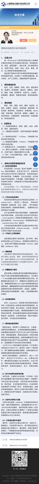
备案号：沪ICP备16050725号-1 (21, 478)
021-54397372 (35, 147)
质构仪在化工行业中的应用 (18, 445)
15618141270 (35, 153)
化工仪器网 (14, 481)
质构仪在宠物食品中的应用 (18, 439)
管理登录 (23, 481)
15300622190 (35, 159)
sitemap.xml (32, 481)
